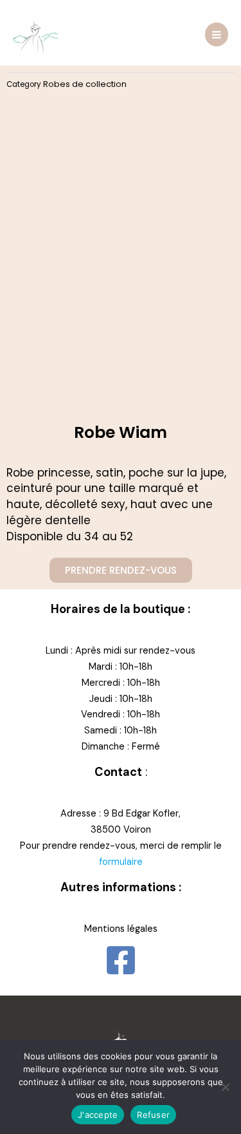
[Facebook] (121, 960)
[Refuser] (225, 1087)
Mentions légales (120, 929)
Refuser (153, 1115)
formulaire (121, 862)
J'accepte (98, 1115)
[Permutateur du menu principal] (216, 34)
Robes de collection (85, 84)
